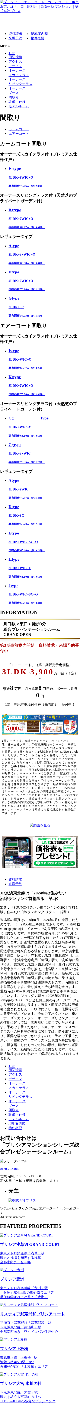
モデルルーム (19, 106)
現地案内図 (39, 34)
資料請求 (15, 34)
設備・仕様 (17, 102)
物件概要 (37, 38)
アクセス (15, 61)
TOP (12, 53)
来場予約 (15, 38)
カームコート (19, 129)
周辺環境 (15, 57)
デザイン (15, 66)
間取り (14, 97)
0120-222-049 (9, 1169)
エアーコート (19, 133)
